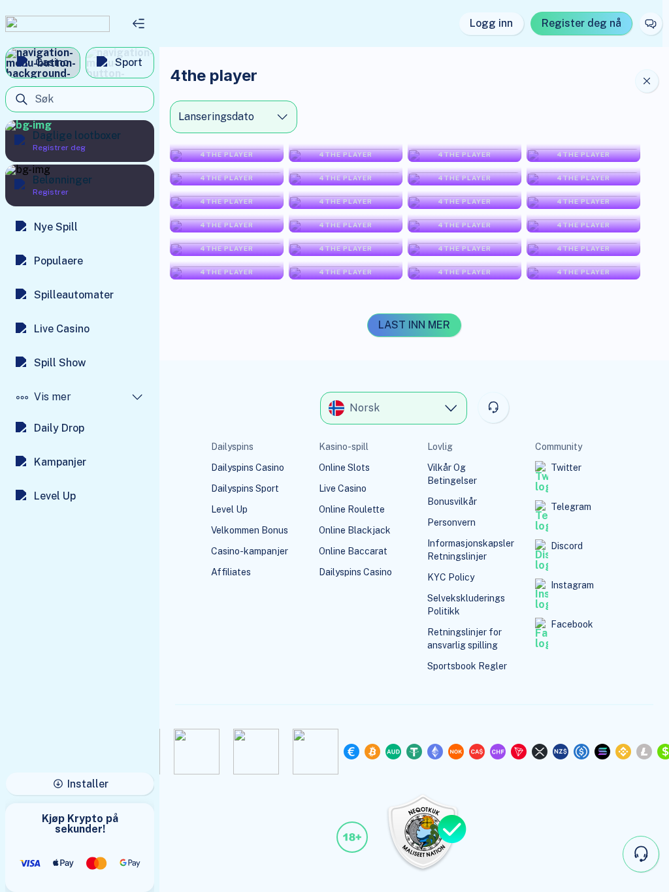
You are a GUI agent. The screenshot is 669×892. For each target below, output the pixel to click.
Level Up (229, 509)
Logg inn (491, 23)
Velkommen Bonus (249, 530)
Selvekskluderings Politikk (466, 604)
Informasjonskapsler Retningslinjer (470, 550)
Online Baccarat (353, 551)
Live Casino (343, 488)
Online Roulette (352, 509)
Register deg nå (581, 23)
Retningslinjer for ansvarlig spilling (464, 638)
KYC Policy (450, 577)
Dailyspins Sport (245, 488)
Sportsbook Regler (467, 666)
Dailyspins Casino (247, 467)
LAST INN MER (414, 325)
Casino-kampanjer (249, 551)
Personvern (451, 522)
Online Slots (344, 467)
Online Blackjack (355, 530)
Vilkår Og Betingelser (452, 474)
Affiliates (231, 572)
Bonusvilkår (452, 501)
